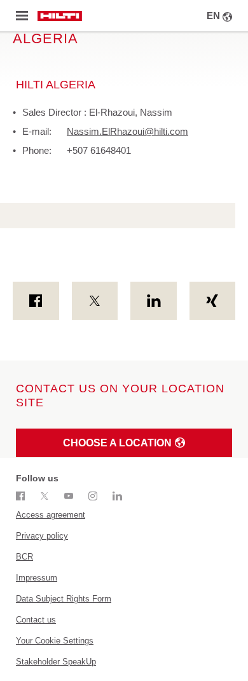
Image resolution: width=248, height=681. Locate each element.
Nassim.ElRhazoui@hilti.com (127, 131)
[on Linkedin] (153, 301)
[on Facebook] (36, 301)
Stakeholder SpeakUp (56, 661)
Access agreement (50, 514)
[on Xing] (212, 301)
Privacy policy (42, 535)
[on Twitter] (95, 301)
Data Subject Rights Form (63, 598)
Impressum (36, 577)
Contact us (36, 619)
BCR (24, 556)
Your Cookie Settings (54, 640)
